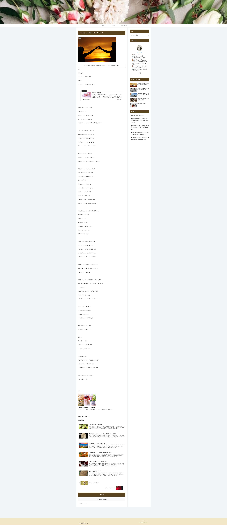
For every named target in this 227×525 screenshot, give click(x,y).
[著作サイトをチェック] (138, 73)
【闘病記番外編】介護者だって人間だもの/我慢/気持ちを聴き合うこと (140, 133)
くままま (139, 52)
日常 (80, 416)
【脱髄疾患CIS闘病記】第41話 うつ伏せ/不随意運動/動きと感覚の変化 (140, 138)
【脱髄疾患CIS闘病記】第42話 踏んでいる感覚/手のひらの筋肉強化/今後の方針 (140, 127)
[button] (148, 35)
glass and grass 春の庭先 (137, 115)
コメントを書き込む (102, 499)
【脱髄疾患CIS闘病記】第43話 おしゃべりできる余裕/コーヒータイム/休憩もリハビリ (140, 120)
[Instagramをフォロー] (140, 73)
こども (84, 416)
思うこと (88, 416)
